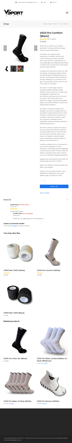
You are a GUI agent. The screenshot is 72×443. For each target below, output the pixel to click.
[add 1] (44, 180)
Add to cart (54, 186)
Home (45, 24)
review (53, 39)
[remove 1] (44, 182)
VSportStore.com (15, 438)
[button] (67, 13)
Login (44, 2)
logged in (15, 226)
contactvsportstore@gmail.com (27, 2)
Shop (50, 24)
